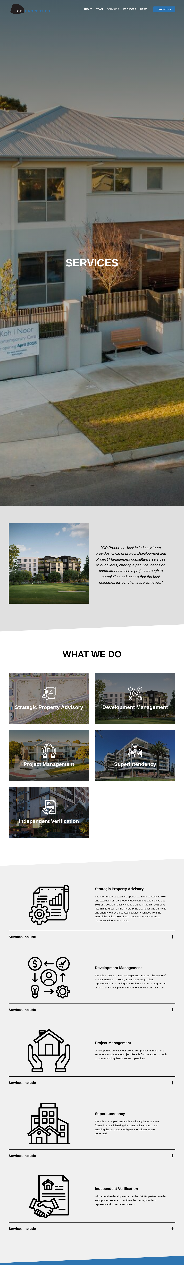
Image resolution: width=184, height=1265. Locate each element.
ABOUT (88, 9)
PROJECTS (129, 9)
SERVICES (113, 9)
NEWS (143, 9)
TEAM (99, 9)
